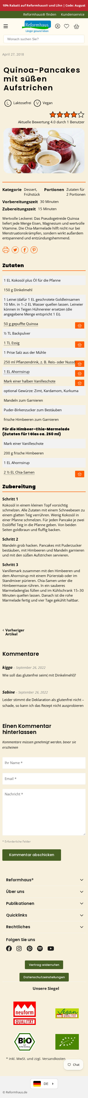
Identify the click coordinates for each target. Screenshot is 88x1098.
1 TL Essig (11, 342)
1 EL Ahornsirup (17, 371)
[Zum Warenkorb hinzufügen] (79, 325)
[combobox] (44, 39)
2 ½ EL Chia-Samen (19, 472)
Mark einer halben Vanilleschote (29, 381)
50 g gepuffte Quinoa (21, 323)
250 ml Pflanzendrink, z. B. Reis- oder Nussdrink (43, 362)
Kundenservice (72, 14)
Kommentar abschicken (31, 854)
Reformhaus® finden (39, 14)
